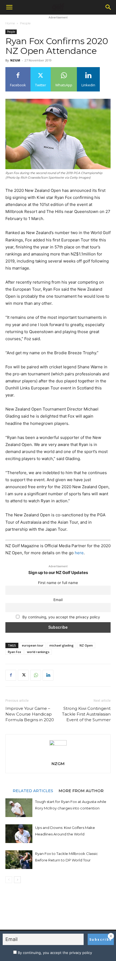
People (25, 23)
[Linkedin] (48, 675)
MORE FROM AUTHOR (81, 790)
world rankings (38, 652)
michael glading (61, 645)
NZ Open (86, 645)
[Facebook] (10, 675)
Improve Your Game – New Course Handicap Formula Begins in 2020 (29, 714)
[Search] (108, 7)
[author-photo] (58, 744)
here (79, 552)
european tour (32, 645)
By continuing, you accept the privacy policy (60, 617)
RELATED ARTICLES (33, 790)
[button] (9, 7)
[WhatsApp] (35, 675)
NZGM (15, 60)
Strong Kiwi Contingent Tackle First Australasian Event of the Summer (86, 714)
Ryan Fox (14, 652)
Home (10, 23)
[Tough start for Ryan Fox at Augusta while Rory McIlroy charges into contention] (18, 807)
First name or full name (58, 582)
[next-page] (17, 879)
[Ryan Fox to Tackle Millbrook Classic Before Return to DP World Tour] (18, 859)
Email (58, 600)
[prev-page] (8, 879)
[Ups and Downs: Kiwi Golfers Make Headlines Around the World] (18, 833)
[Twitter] (23, 675)
